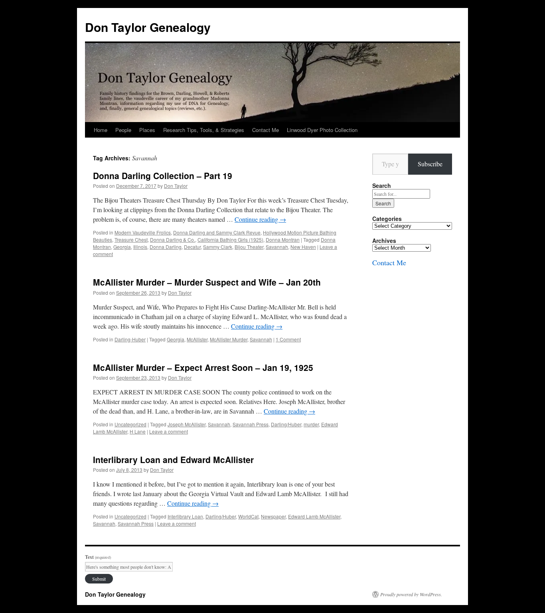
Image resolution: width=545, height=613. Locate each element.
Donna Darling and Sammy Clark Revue (217, 232)
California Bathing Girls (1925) (230, 239)
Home (100, 130)
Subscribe (430, 164)
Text (98, 557)
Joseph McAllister (186, 424)
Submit (99, 579)
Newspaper (273, 516)
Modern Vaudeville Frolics (143, 232)
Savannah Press (251, 424)
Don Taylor (176, 185)
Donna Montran (283, 239)
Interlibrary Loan (185, 516)
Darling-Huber (130, 339)
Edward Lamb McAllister (314, 516)
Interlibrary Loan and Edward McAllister (173, 459)
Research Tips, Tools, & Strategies (203, 130)
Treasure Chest (131, 239)
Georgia (122, 246)
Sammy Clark (217, 246)
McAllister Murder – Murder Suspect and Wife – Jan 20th (207, 282)
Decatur (192, 246)
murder (311, 424)
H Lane (138, 431)
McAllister (197, 339)
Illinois (140, 246)
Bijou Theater (249, 246)
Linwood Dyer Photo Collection (322, 130)
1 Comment (288, 339)
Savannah (277, 246)
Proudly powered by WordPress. (411, 594)
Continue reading (260, 219)
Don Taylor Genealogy (148, 26)
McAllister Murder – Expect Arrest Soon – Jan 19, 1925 (203, 367)
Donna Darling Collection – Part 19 (162, 175)
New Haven (303, 246)
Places (147, 130)
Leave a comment (168, 431)
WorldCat (248, 516)
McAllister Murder (228, 339)
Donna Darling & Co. (172, 239)
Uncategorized (130, 424)
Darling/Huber (286, 424)
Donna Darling (166, 246)
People (123, 130)
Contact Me (265, 130)
